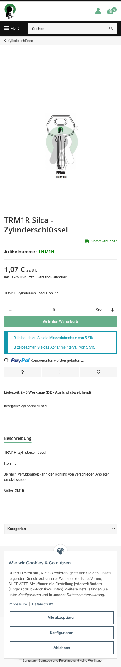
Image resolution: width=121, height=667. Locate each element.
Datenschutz (42, 604)
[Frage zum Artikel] (22, 372)
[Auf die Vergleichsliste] (60, 372)
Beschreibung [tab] (17, 438)
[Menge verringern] (10, 310)
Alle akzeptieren (61, 617)
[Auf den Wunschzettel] (98, 372)
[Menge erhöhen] (112, 310)
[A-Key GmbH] (10, 11)
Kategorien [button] (16, 528)
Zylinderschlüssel (34, 405)
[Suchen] (111, 28)
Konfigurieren (61, 632)
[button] (98, 11)
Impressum (18, 604)
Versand (44, 276)
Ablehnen (61, 647)
